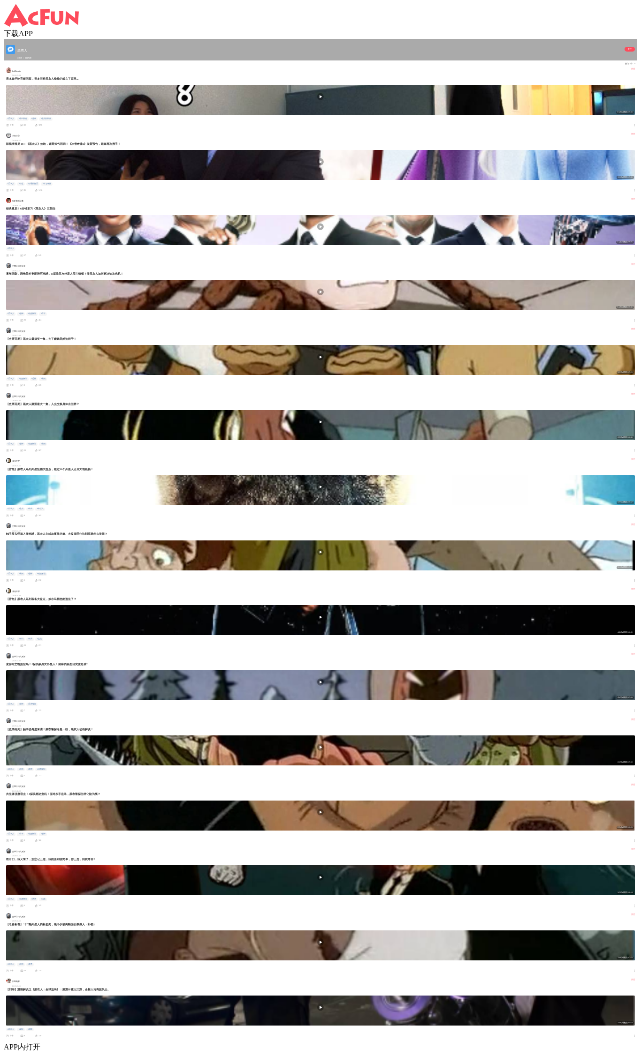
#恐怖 (21, 314)
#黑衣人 (11, 119)
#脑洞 (43, 379)
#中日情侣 (23, 119)
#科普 (30, 508)
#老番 (30, 964)
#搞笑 (43, 899)
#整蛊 (33, 119)
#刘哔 (30, 1029)
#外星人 (40, 508)
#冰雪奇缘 (47, 184)
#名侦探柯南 (46, 119)
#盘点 (21, 508)
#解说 (21, 1029)
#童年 (43, 314)
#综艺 (21, 184)
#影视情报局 (33, 184)
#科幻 (21, 639)
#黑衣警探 (32, 704)
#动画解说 (32, 314)
